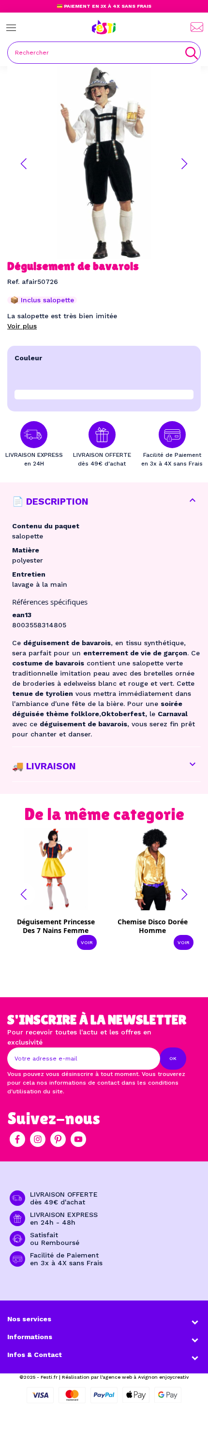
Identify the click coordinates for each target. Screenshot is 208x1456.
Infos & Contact (34, 1354)
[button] (23, 163)
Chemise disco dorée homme (153, 926)
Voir (87, 942)
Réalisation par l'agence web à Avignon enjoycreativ (125, 1377)
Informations (29, 1337)
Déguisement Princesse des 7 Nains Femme (56, 926)
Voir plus (22, 326)
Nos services (29, 1319)
